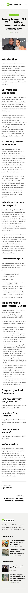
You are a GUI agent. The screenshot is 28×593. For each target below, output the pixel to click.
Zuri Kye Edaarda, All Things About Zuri (16, 567)
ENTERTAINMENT (14, 15)
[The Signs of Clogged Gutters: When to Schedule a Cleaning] (5, 552)
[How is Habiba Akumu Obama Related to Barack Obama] (5, 543)
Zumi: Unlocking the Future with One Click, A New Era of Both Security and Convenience (17, 577)
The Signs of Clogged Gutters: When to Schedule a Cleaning (17, 551)
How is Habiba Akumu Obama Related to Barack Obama (17, 542)
